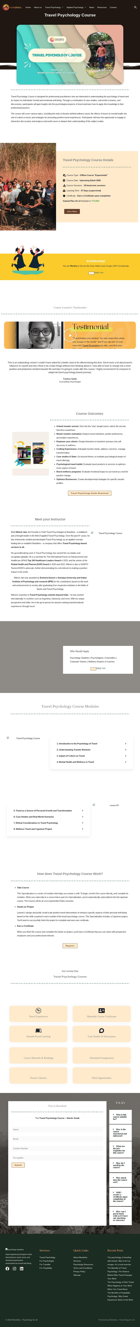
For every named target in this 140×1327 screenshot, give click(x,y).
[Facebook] (7, 1269)
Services (77, 1261)
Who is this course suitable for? (120, 1117)
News (91, 7)
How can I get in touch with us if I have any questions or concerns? (120, 1215)
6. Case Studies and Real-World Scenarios (34, 817)
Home (28, 7)
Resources (102, 7)
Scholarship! (95, 261)
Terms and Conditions (82, 1268)
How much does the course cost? (120, 1180)
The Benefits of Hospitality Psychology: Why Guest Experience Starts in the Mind (120, 1296)
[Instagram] (14, 1269)
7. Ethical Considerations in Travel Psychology (36, 823)
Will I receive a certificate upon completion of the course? (120, 1196)
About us (38, 7)
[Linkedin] (22, 1269)
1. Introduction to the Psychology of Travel (77, 743)
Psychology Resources (83, 1264)
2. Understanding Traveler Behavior (74, 750)
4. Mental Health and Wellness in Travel (75, 762)
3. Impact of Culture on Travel (71, 756)
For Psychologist (47, 1261)
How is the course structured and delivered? (120, 1132)
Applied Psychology (75, 7)
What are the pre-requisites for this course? (119, 1149)
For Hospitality (46, 1268)
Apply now (98, 272)
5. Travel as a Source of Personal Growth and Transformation (43, 810)
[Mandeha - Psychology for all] (12, 7)
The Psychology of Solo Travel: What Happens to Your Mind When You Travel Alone (120, 1285)
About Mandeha (80, 1257)
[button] (135, 7)
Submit (18, 1165)
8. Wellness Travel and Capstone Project (33, 829)
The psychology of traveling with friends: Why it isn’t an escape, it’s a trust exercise (119, 1261)
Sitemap (77, 1275)
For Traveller (45, 1264)
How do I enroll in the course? (119, 1165)
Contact (113, 7)
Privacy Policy (79, 1271)
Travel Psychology (53, 7)
